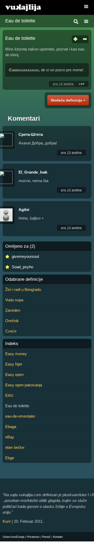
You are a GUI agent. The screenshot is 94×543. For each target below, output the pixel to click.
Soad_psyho (22, 267)
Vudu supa (14, 300)
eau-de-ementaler (20, 416)
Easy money (16, 354)
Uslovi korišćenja (13, 536)
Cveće (10, 331)
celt (81, 83)
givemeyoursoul (25, 256)
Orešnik (12, 320)
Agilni (24, 209)
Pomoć (46, 536)
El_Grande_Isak (33, 172)
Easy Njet (13, 364)
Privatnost (33, 536)
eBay (9, 437)
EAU (9, 395)
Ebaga (10, 426)
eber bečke (14, 447)
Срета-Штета (31, 134)
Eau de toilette (20, 20)
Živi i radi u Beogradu (23, 289)
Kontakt (58, 536)
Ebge (9, 458)
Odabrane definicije (24, 279)
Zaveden (12, 310)
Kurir (7, 521)
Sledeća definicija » (68, 100)
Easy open (14, 374)
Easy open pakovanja (23, 385)
